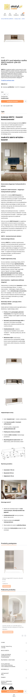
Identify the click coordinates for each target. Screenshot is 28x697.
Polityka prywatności (6, 684)
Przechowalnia (5, 657)
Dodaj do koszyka (12, 101)
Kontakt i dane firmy (6, 646)
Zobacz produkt (7, 632)
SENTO (23, 18)
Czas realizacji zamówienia (8, 666)
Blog (2, 674)
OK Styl (2, 57)
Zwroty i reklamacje (6, 681)
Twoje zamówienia (6, 654)
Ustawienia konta (5, 656)
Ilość (2, 92)
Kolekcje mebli (17, 18)
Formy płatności (5, 664)
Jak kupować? (5, 673)
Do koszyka (6, 586)
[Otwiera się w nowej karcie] (4, 689)
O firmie (3, 648)
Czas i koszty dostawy (7, 665)
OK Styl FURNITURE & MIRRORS (7, 18)
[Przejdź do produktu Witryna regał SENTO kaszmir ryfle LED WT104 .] (14, 561)
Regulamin (4, 682)
